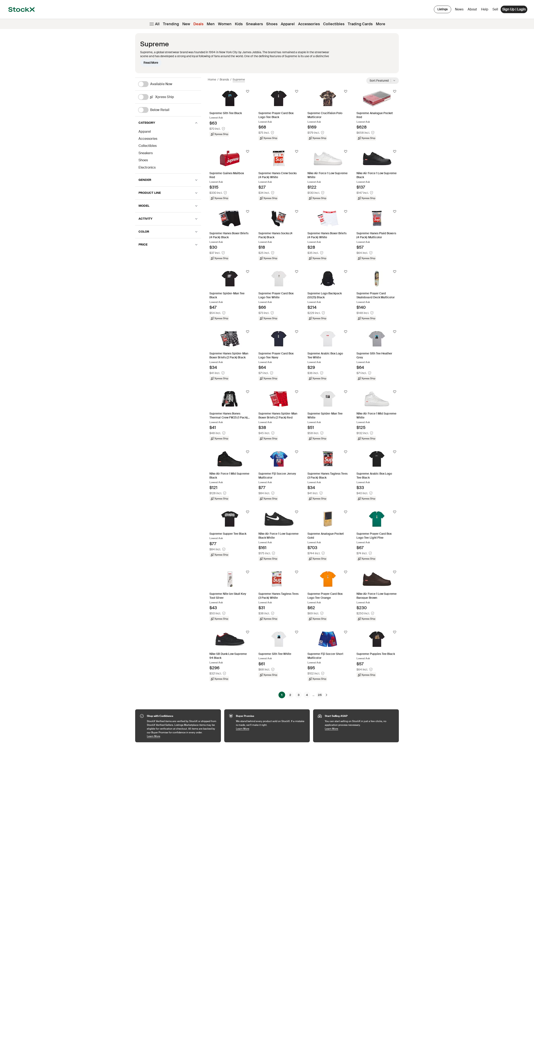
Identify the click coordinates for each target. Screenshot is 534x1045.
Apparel (288, 23)
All (157, 23)
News (459, 9)
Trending (171, 23)
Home (212, 79)
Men (211, 23)
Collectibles (333, 23)
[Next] (326, 695)
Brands (224, 79)
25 (320, 695)
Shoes (271, 23)
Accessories (309, 23)
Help (484, 9)
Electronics (147, 167)
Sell (495, 9)
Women (225, 23)
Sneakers (254, 23)
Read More (151, 62)
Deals (198, 23)
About (473, 10)
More (380, 23)
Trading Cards (360, 23)
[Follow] (247, 91)
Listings (442, 9)
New (186, 23)
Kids (239, 23)
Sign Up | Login (514, 9)
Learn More (182, 736)
